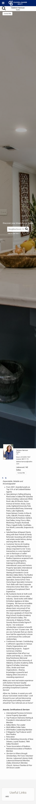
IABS (7, 797)
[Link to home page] (18, 3)
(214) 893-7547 (25, 457)
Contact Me (7, 13)
